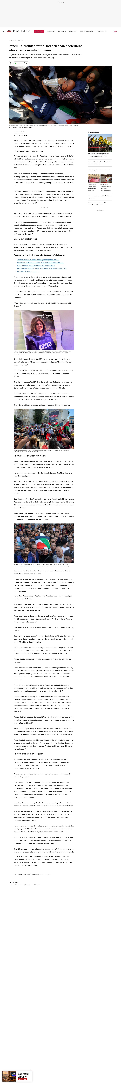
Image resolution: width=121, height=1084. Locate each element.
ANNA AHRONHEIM (20, 131)
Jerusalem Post (12, 40)
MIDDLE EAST (73, 31)
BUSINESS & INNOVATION (87, 31)
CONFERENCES (39, 31)
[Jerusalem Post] (18, 31)
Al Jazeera (36, 885)
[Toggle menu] (3, 31)
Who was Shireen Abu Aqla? (28, 271)
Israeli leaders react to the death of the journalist (36, 266)
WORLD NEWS (62, 31)
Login (115, 31)
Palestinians (18, 885)
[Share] (10, 63)
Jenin (10, 885)
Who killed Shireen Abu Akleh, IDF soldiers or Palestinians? (40, 263)
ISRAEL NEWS (50, 31)
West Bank (27, 885)
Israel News (21, 40)
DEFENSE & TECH (102, 31)
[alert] (17, 1076)
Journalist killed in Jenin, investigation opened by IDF (38, 260)
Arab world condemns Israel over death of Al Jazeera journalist (41, 269)
